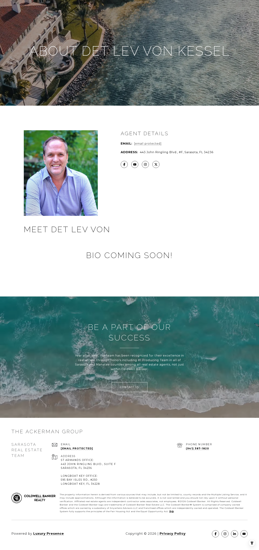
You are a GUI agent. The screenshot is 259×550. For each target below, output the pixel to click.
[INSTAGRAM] (145, 164)
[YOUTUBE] (134, 164)
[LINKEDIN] (234, 533)
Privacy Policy (173, 534)
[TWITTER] (155, 164)
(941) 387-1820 (197, 448)
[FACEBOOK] (124, 164)
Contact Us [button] (129, 387)
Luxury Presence (48, 534)
